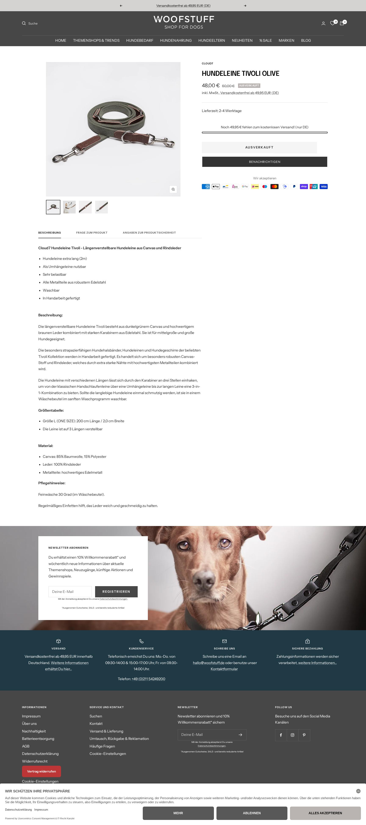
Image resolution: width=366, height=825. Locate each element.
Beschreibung (49, 232)
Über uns (29, 723)
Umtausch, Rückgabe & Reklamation (119, 738)
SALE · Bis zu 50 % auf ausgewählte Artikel (183, 6)
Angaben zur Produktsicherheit (149, 232)
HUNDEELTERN (211, 41)
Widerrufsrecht (34, 761)
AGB (25, 746)
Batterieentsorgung (38, 738)
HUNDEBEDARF (139, 41)
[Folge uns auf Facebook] (281, 735)
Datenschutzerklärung (40, 754)
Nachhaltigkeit (34, 731)
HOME (60, 41)
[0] (332, 23)
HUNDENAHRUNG (176, 41)
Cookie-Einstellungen (40, 781)
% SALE (265, 41)
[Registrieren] (240, 734)
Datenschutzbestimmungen (113, 599)
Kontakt (96, 723)
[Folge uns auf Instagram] (292, 735)
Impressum (31, 716)
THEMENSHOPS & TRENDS (96, 41)
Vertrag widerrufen (41, 771)
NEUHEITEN (242, 41)
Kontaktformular (224, 669)
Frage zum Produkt (92, 232)
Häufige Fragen (102, 746)
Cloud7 (207, 63)
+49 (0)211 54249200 (148, 679)
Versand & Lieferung (106, 731)
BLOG (306, 41)
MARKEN (286, 41)
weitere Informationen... (317, 663)
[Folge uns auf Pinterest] (304, 735)
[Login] (323, 23)
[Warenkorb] (342, 23)
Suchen (96, 716)
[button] (265, 161)
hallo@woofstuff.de (209, 663)
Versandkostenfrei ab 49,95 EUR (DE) (249, 93)
